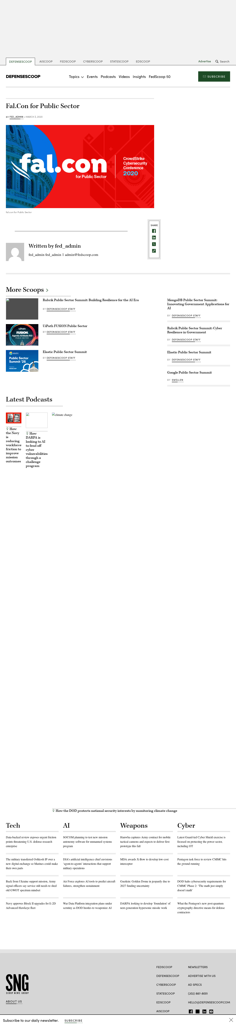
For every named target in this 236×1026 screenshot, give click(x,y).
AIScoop (46, 61)
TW (197, 1011)
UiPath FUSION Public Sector (65, 326)
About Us (14, 1001)
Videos (124, 76)
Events (92, 76)
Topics (74, 76)
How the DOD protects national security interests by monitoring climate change (116, 811)
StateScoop (119, 61)
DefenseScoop (20, 61)
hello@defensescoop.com (209, 1002)
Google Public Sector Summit (189, 372)
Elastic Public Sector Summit (65, 352)
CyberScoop (93, 61)
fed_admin (16, 116)
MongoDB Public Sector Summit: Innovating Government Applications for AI (198, 304)
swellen (177, 379)
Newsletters (198, 967)
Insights (139, 76)
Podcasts (108, 76)
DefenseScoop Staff (61, 309)
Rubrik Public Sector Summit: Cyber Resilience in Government (194, 330)
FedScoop (68, 61)
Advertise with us (202, 976)
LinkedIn (204, 1011)
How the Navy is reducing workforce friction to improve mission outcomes (13, 445)
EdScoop (143, 61)
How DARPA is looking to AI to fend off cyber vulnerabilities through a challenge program (37, 449)
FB (190, 1011)
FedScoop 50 (160, 76)
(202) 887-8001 (198, 993)
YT (210, 1011)
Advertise (204, 61)
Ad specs (195, 984)
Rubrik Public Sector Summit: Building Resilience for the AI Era (91, 300)
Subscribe (216, 76)
